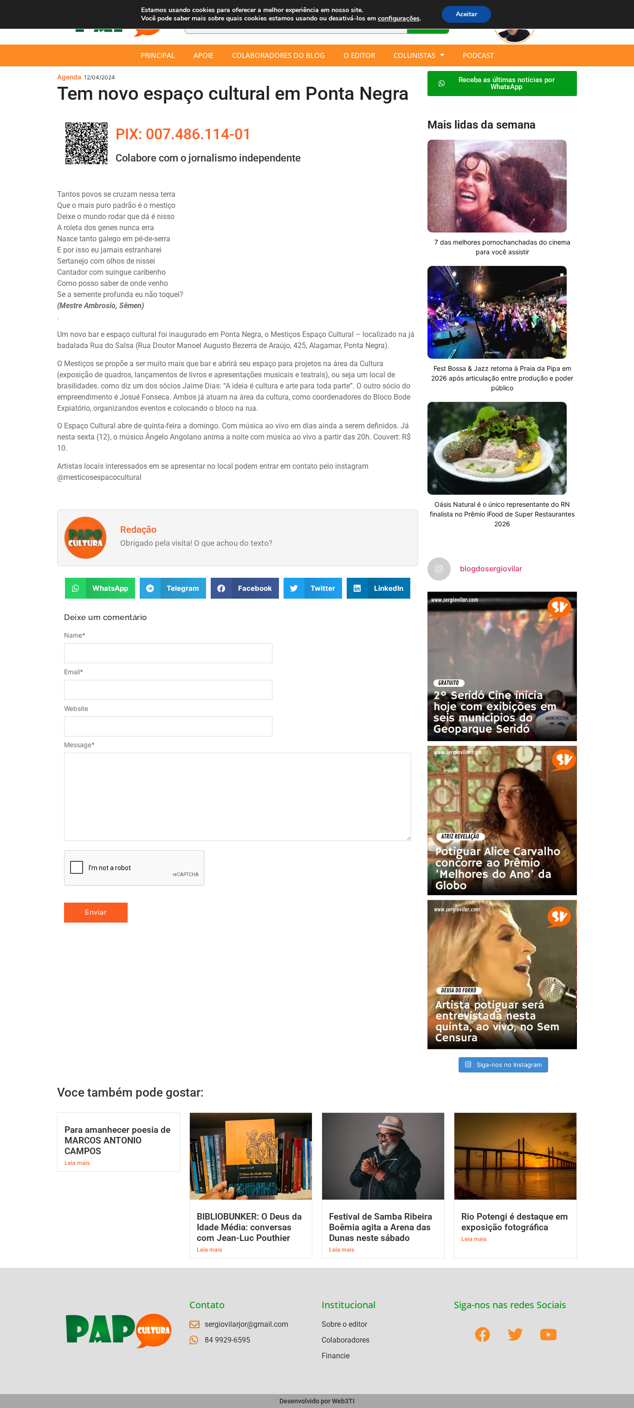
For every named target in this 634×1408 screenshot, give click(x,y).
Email (73, 672)
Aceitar (466, 14)
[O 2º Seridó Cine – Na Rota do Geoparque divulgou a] (502, 666)
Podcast (478, 55)
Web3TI (343, 1401)
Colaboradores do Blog (278, 55)
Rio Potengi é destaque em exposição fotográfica (514, 1222)
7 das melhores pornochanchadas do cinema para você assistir (502, 247)
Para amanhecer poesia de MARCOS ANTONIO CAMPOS (117, 1140)
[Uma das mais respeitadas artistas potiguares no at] (502, 974)
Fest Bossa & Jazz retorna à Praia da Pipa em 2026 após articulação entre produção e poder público (502, 378)
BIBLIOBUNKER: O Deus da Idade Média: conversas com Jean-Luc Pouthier (249, 1227)
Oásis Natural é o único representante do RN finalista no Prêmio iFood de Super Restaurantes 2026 (502, 514)
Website (76, 708)
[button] (100, 588)
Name (74, 635)
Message (79, 745)
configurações (399, 18)
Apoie (203, 55)
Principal (158, 55)
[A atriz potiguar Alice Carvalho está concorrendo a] (502, 820)
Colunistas (414, 55)
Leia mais (77, 1162)
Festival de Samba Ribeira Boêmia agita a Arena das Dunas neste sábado (380, 1227)
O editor (359, 55)
